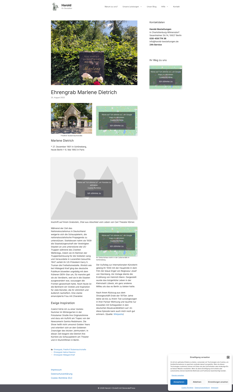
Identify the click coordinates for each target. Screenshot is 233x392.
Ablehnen (197, 382)
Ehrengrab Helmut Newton (64, 352)
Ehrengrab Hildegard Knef (64, 355)
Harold (66, 5)
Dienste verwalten (178, 375)
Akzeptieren (179, 382)
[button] (228, 357)
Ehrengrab (58, 349)
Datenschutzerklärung (202, 387)
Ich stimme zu (117, 125)
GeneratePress (128, 388)
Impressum (214, 387)
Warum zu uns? (111, 6)
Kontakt (176, 6)
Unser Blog (151, 6)
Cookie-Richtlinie (187, 387)
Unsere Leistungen (131, 6)
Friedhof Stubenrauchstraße (74, 349)
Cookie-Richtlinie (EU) (61, 378)
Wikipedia (118, 314)
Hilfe (163, 6)
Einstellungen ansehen (218, 382)
